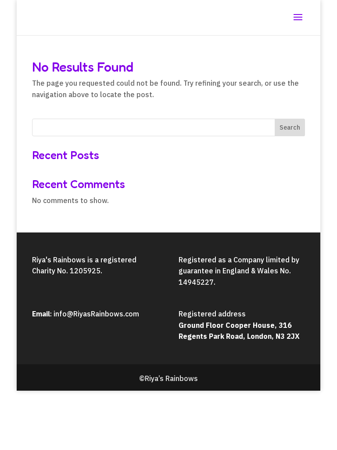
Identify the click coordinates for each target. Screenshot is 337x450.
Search (290, 127)
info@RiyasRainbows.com (96, 313)
